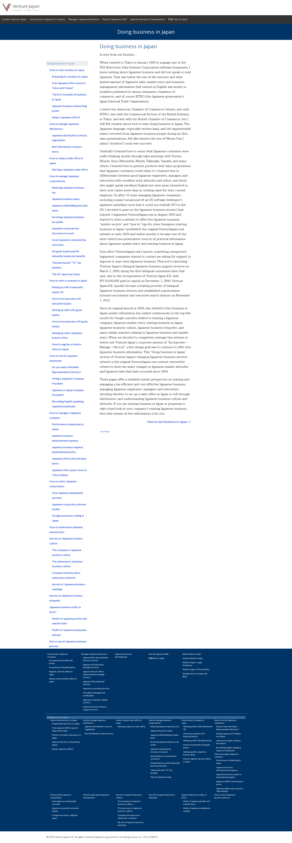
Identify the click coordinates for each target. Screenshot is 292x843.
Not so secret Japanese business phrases (68, 644)
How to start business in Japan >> (169, 422)
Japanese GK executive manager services (93, 666)
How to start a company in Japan (68, 280)
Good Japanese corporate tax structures (69, 242)
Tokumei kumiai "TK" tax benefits (66, 265)
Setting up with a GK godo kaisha (67, 312)
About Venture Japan (191, 654)
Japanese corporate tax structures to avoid (65, 231)
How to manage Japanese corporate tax (64, 178)
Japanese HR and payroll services (93, 683)
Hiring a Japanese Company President (68, 381)
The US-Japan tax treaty (66, 274)
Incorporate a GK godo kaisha (62, 667)
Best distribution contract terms (67, 149)
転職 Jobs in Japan (177, 19)
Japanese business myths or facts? (65, 609)
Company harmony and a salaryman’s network (66, 575)
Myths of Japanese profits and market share (69, 621)
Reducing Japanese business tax (68, 190)
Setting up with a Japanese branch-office (67, 335)
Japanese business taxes (66, 198)
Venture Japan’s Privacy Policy (196, 669)
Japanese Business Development (147, 19)
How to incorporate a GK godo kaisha (70, 324)
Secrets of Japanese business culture (66, 541)
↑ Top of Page (105, 431)
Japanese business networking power (69, 108)
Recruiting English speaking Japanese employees (68, 404)
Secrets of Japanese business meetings (68, 587)
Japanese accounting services (96, 688)
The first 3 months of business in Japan (69, 97)
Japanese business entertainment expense (65, 438)
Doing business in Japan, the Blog (195, 675)
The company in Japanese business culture (66, 552)
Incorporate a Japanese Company (47, 19)
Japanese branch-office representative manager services (94, 674)
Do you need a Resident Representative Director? (66, 369)
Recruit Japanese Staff (115, 19)
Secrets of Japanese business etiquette (66, 598)
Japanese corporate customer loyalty (69, 507)
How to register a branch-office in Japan (67, 347)
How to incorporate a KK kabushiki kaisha (66, 301)
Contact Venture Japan (14, 19)
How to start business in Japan (66, 69)
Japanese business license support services (95, 708)
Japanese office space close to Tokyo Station (69, 472)
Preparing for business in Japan (70, 76)
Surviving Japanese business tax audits (68, 219)
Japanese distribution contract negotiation (69, 138)
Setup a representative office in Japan (63, 680)
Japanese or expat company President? (68, 392)
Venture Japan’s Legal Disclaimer (192, 664)
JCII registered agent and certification (94, 694)
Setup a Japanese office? (66, 117)
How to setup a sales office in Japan (66, 160)
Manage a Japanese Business (83, 19)
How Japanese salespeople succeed (67, 495)
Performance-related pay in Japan (68, 427)
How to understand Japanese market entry (66, 529)
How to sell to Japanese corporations (63, 484)
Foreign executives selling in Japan (68, 518)
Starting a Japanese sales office (70, 169)
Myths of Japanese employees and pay (69, 632)
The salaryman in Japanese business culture (67, 564)
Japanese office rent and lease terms (69, 461)
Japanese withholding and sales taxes (70, 208)
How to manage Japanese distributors (64, 126)
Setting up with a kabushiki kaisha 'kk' (67, 289)
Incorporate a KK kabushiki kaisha (61, 662)
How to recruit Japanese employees (63, 358)
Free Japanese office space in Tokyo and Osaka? (69, 85)
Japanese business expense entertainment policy (67, 449)
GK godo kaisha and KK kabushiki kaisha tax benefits (69, 254)
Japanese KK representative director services (95, 659)
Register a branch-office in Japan (60, 673)
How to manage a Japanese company (65, 415)
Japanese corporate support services (95, 701)
